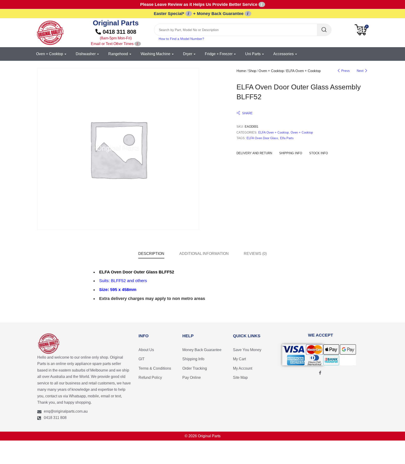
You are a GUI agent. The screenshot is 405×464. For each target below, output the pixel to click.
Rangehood (118, 54)
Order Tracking (194, 368)
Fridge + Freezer (219, 54)
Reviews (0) (255, 254)
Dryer (188, 54)
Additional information (204, 254)
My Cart (239, 359)
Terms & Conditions (155, 368)
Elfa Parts (287, 138)
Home (241, 71)
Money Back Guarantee (201, 350)
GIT (142, 359)
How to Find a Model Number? (181, 39)
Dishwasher (86, 54)
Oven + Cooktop (50, 54)
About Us (146, 350)
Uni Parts (253, 54)
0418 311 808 (113, 37)
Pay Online (191, 378)
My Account (242, 368)
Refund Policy (150, 378)
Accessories (284, 54)
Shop (252, 71)
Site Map (240, 378)
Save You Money (247, 350)
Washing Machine (156, 54)
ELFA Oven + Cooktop (303, 71)
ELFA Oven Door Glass (262, 138)
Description (151, 254)
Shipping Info (193, 359)
